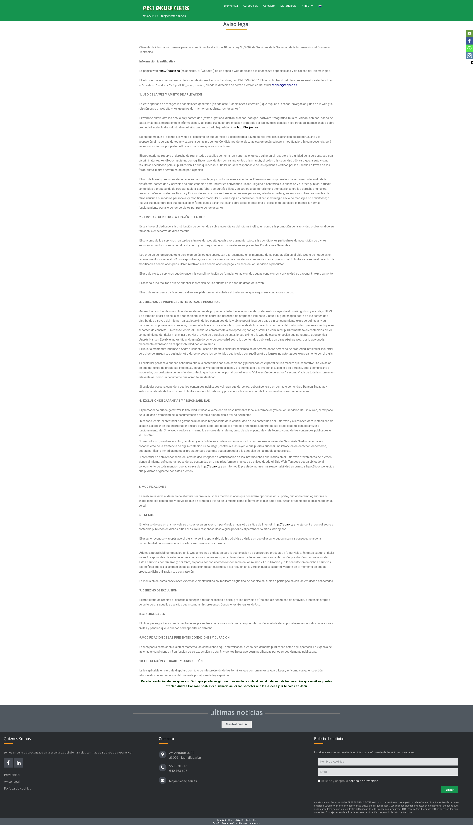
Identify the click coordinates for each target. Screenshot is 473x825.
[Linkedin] (18, 763)
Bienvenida (231, 5)
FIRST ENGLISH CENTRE (166, 8)
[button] (312, 5)
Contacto (269, 5)
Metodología (288, 5)
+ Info (305, 5)
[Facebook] (8, 763)
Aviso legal (12, 781)
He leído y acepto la (349, 781)
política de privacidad (363, 781)
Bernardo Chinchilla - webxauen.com (241, 823)
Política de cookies (17, 788)
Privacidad (12, 775)
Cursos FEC (250, 5)
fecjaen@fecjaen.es (183, 781)
